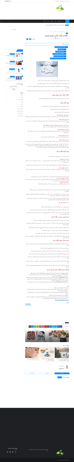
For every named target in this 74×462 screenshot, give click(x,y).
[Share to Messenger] (32, 326)
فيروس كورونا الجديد (19, 111)
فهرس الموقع (61, 1)
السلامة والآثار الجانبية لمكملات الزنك (59, 56)
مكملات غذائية (59, 21)
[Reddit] (43, 326)
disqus (47, 373)
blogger (61, 373)
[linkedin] (51, 326)
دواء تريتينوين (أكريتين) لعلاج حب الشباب (33, 359)
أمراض (68, 21)
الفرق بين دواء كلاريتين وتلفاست (11, 78)
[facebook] (9, 1)
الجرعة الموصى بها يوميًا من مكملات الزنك (59, 54)
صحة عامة (45, 21)
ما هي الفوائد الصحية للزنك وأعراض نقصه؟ (62, 300)
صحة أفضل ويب (59, 460)
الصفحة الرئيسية (65, 31)
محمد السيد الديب (61, 366)
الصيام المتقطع (20, 99)
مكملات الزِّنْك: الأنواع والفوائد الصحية (53, 31)
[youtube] (7, 1)
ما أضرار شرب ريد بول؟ (12, 70)
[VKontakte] (40, 326)
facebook (60, 326)
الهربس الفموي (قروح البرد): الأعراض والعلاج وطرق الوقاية (10, 64)
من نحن (69, 1)
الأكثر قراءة (19, 50)
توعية (48, 21)
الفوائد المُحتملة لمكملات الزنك (60, 51)
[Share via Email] (30, 326)
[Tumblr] (48, 326)
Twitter (55, 326)
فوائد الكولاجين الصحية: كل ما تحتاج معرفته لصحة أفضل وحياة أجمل (56, 25)
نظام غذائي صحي (20, 115)
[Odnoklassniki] (38, 326)
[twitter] (5, 1)
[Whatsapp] (35, 326)
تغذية (55, 21)
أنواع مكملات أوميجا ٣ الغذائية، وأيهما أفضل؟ (10, 56)
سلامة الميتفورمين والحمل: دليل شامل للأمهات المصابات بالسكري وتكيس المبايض (62, 359)
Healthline (28, 304)
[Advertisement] (24, 10)
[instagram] (11, 1)
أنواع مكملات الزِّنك (61, 49)
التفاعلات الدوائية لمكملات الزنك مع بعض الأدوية (57, 58)
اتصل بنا (65, 1)
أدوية (63, 21)
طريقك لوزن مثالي (19, 108)
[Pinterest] (45, 326)
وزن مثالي (52, 21)
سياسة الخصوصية (57, 1)
